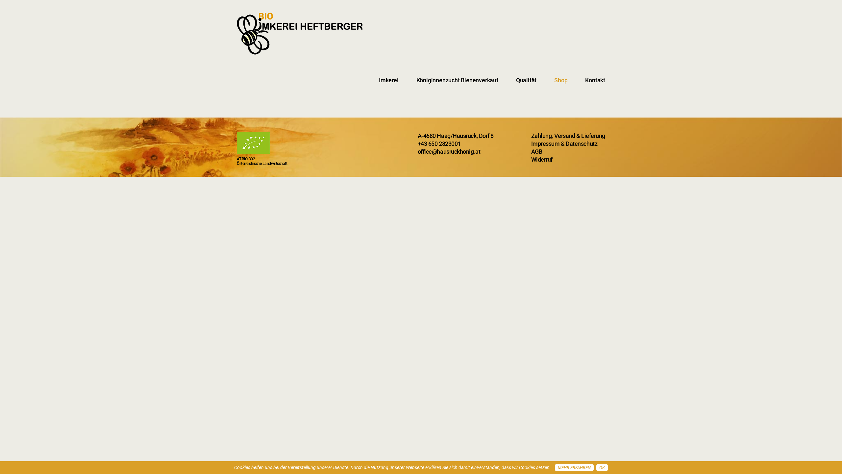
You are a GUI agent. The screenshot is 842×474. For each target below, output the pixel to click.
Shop (560, 80)
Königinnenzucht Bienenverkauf (457, 80)
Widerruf (542, 159)
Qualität (526, 80)
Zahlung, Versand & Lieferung (568, 135)
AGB (536, 151)
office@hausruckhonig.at (449, 151)
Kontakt (595, 80)
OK (602, 467)
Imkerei (389, 80)
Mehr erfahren (574, 467)
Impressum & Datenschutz (564, 143)
